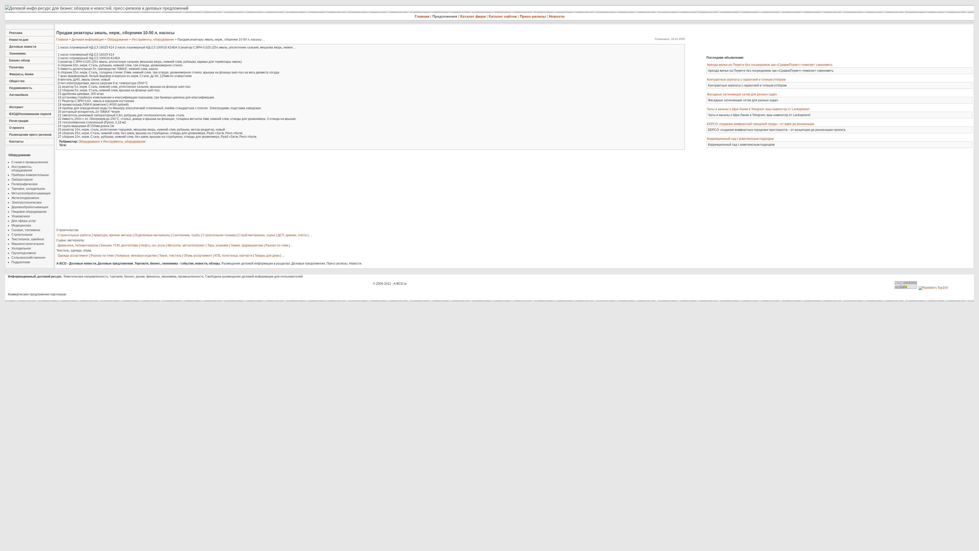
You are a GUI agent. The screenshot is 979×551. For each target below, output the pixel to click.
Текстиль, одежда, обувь (73, 250)
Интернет (16, 107)
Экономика (17, 53)
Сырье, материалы (70, 240)
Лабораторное (22, 179)
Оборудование (117, 39)
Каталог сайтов (503, 16)
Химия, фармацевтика (247, 245)
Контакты (16, 141)
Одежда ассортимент (73, 255)
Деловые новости (22, 46)
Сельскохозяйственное (28, 257)
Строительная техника (219, 235)
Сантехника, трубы (186, 235)
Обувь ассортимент (198, 255)
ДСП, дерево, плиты (292, 235)
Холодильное (21, 248)
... (310, 235)
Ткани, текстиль (170, 255)
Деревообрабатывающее (29, 207)
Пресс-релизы (533, 16)
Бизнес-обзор (19, 60)
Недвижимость (20, 88)
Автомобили (18, 95)
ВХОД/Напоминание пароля (30, 114)
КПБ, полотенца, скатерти (233, 255)
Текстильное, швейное (27, 239)
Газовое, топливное (25, 230)
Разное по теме (276, 245)
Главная (422, 16)
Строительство (67, 230)
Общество (16, 81)
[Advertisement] (779, 39)
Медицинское (21, 225)
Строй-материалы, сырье (256, 235)
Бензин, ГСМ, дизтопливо (119, 245)
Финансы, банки (21, 74)
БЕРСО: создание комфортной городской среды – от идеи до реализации (760, 124)
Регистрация (18, 121)
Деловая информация (88, 39)
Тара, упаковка (217, 245)
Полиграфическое (24, 184)
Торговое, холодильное (28, 189)
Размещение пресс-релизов (30, 134)
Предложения (444, 16)
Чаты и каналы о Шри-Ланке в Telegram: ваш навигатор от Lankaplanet (758, 109)
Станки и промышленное (29, 162)
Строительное (22, 234)
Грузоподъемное (23, 253)
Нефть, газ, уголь (152, 245)
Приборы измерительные (30, 175)
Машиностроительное (27, 244)
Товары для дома (267, 255)
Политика (16, 67)
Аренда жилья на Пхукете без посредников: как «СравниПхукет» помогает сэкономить (769, 65)
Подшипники (20, 262)
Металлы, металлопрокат (186, 245)
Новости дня (18, 40)
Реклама (15, 33)
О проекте (16, 128)
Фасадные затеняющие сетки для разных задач (742, 94)
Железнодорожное (25, 198)
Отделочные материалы (152, 235)
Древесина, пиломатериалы (78, 245)
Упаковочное (20, 216)
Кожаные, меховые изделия (136, 255)
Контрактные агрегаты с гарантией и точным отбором (746, 79)
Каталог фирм (473, 16)
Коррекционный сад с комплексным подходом (740, 139)
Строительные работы (74, 235)
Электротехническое (26, 202)
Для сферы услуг (23, 221)
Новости (556, 16)
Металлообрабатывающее (31, 193)
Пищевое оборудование (29, 212)
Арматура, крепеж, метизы (112, 235)
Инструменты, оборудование (21, 168)
